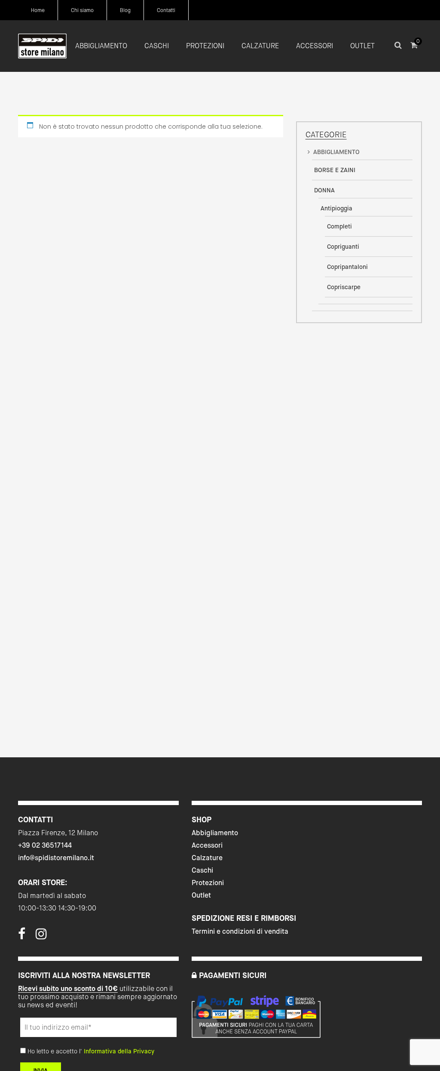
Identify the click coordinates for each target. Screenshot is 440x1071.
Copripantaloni (347, 266)
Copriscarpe (344, 287)
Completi (339, 226)
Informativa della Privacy (119, 1051)
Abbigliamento (215, 833)
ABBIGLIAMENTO (336, 151)
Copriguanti (343, 246)
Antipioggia (336, 208)
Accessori (207, 845)
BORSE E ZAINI (334, 170)
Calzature (207, 858)
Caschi (202, 870)
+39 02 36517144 (45, 845)
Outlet (201, 895)
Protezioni (208, 883)
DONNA (324, 190)
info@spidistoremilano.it (56, 858)
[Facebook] (21, 936)
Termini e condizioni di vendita (240, 931)
